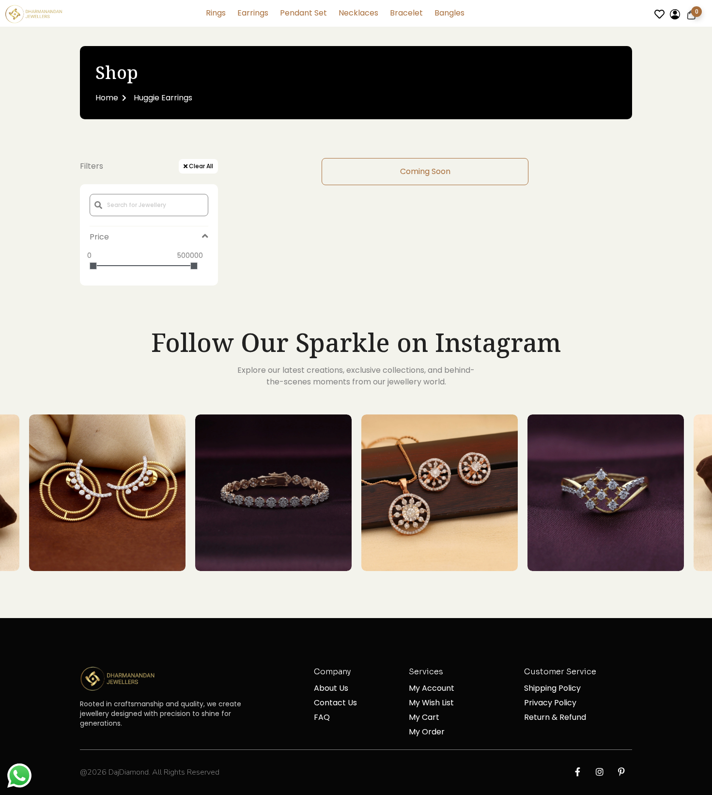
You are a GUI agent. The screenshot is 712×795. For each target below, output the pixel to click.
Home (106, 97)
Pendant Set (303, 12)
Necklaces (358, 12)
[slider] (93, 266)
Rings (216, 12)
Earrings (252, 12)
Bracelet (406, 12)
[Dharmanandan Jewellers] (35, 16)
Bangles (449, 12)
